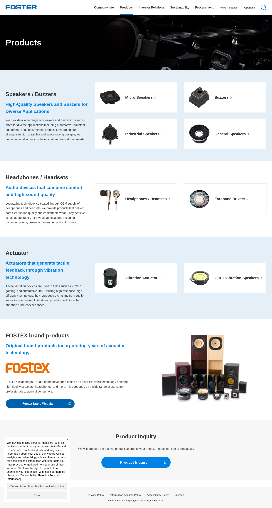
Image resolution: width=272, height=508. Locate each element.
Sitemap (179, 494)
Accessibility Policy (158, 494)
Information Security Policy (125, 494)
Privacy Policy (96, 494)
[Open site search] (263, 7)
